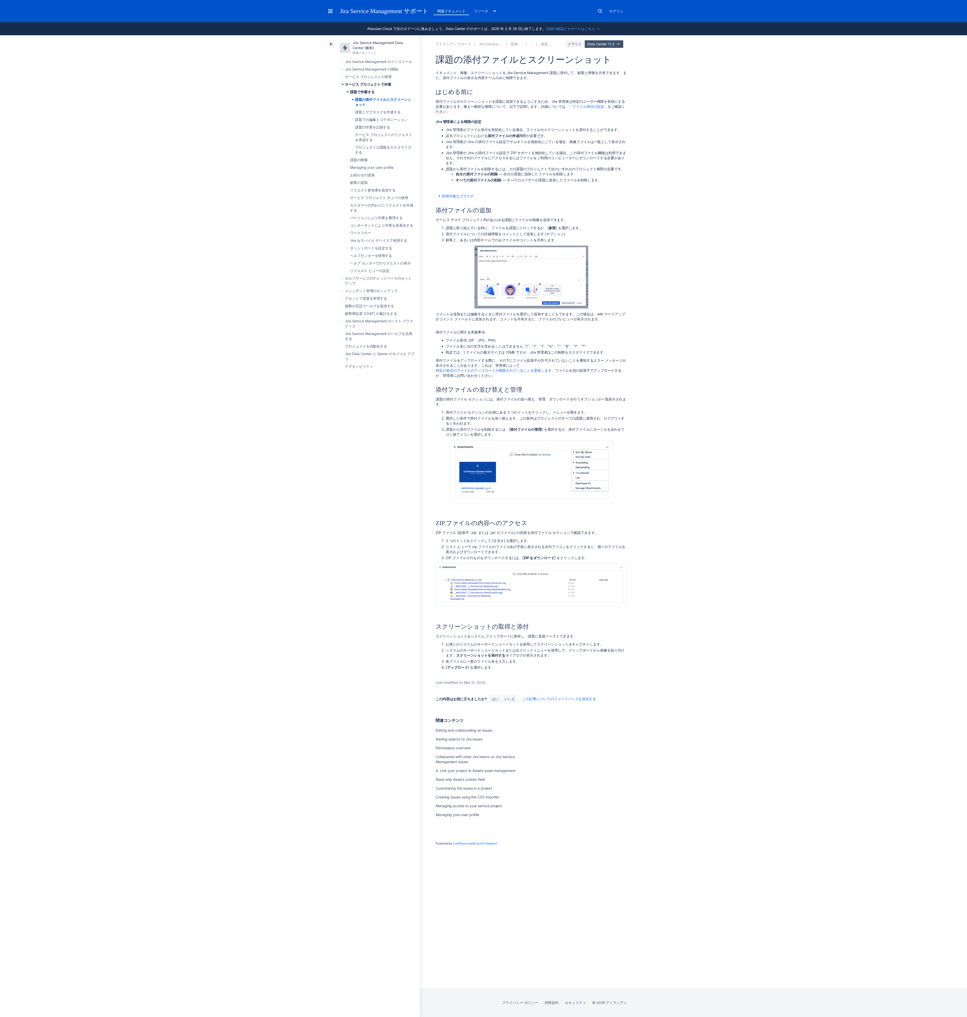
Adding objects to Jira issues (459, 739)
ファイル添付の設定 (588, 106)
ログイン (616, 11)
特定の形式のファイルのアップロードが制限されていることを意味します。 (495, 370)
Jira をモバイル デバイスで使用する (378, 240)
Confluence (461, 843)
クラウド (575, 44)
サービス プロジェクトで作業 (368, 84)
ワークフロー (360, 233)
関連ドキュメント (451, 11)
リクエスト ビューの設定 (370, 270)
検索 (600, 11)
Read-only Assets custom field (460, 779)
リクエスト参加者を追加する (373, 190)
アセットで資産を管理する (366, 298)
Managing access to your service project (469, 806)
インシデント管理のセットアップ (371, 291)
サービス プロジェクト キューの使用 (379, 197)
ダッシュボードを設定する (371, 248)
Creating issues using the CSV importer (467, 797)
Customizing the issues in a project (464, 788)
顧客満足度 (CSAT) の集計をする (371, 313)
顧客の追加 (359, 182)
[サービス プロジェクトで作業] (532, 44)
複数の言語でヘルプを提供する (369, 306)
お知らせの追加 (362, 175)
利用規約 (552, 1002)
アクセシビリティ (359, 366)
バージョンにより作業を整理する (376, 218)
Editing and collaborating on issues (464, 730)
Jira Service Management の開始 (371, 69)
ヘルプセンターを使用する (371, 255)
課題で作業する (362, 92)
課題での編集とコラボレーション (381, 119)
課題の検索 (359, 160)
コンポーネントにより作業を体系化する (381, 225)
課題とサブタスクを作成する (378, 112)
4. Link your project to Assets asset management (475, 770)
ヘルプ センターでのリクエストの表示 (380, 263)
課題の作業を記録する (372, 127)
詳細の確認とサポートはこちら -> (573, 28)
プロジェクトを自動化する (366, 346)
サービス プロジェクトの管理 (368, 77)
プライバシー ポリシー (520, 1002)
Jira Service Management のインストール (378, 61)
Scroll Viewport (486, 843)
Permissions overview (453, 748)
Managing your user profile (372, 167)
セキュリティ (575, 1002)
